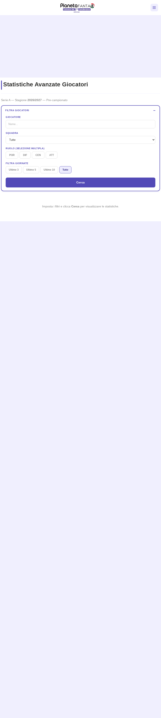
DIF (25, 155)
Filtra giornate (17, 163)
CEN (38, 155)
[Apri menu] (154, 7)
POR (12, 155)
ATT (51, 155)
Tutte (65, 169)
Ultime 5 (31, 169)
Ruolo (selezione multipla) (25, 148)
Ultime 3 (14, 169)
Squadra (12, 133)
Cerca (80, 182)
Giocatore (13, 117)
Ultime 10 (49, 169)
